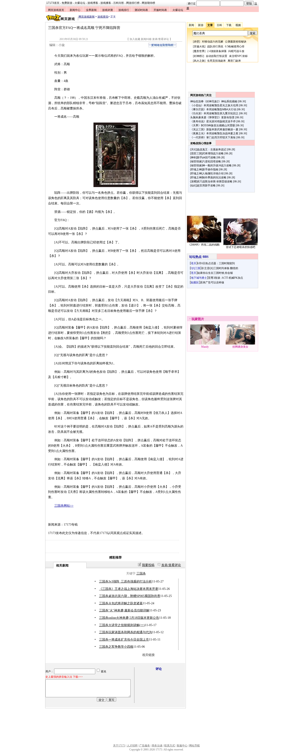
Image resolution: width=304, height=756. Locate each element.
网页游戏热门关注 (201, 95)
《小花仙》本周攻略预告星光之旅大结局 (214, 105)
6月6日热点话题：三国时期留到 (216, 263)
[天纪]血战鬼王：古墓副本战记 (208, 149)
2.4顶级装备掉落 (217, 51)
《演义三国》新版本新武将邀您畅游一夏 (214, 129)
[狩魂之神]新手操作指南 (204, 169)
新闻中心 (75, 10)
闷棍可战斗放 (236, 51)
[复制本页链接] (162, 46)
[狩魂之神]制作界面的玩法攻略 (208, 177)
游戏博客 (92, 2)
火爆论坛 (80, 2)
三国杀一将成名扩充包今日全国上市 (124, 639)
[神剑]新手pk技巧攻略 (203, 157)
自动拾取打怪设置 (216, 56)
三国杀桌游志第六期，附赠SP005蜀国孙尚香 (129, 596)
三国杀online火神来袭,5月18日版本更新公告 (129, 617)
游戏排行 (123, 10)
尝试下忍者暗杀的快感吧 (240, 247)
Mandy (205, 346)
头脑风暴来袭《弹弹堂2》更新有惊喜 (212, 117)
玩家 (195, 319)
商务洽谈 (157, 745)
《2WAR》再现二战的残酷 (204, 244)
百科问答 (118, 2)
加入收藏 (135, 39)
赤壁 (196, 41)
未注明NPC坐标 (238, 56)
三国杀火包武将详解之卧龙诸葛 (121, 603)
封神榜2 (198, 56)
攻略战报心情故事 (201, 143)
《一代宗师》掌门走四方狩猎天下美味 (213, 137)
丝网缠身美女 (240, 346)
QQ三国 (195, 268)
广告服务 (144, 745)
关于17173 (119, 745)
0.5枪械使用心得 (234, 46)
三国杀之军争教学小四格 (116, 646)
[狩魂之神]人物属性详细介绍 (207, 173)
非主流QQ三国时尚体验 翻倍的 (219, 268)
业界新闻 (91, 10)
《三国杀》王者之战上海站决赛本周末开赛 (128, 589)
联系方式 (169, 745)
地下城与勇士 (199, 277)
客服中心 (182, 745)
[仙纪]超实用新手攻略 (203, 185)
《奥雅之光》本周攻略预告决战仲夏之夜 (214, 133)
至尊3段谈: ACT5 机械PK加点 (225, 277)
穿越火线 (199, 46)
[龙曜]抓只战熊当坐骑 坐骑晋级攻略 (211, 181)
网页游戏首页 (56, 10)
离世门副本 (234, 60)
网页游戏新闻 (87, 16)
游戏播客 (105, 2)
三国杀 (141, 573)
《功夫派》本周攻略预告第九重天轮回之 (214, 113)
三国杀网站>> (63, 505)
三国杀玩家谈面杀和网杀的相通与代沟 (125, 632)
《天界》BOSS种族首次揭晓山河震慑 (212, 125)
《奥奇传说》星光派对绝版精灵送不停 (213, 121)
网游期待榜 (148, 2)
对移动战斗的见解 (212, 41)
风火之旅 (199, 60)
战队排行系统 (215, 46)
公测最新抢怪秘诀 (235, 41)
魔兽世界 (199, 51)
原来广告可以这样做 (212, 282)
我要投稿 (148, 565)
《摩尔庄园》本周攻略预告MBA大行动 (213, 109)
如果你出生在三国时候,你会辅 (215, 272)
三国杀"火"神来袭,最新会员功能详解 (124, 610)
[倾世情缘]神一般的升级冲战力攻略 (211, 165)
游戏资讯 (102, 16)
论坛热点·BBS (199, 256)
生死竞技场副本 (216, 60)
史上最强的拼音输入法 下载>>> (64, 676)
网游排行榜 (133, 2)
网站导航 (194, 745)
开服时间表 (160, 10)
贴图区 (195, 282)
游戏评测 (107, 10)
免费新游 (67, 2)
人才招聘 (132, 745)
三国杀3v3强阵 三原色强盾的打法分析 (125, 581)
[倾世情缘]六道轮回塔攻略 (205, 161)
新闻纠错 (146, 39)
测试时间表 (141, 10)
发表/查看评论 (160, 39)
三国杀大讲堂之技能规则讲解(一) (122, 625)
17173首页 (52, 2)
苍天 (193, 263)
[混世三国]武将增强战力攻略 (207, 153)
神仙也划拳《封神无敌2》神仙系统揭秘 (213, 101)
